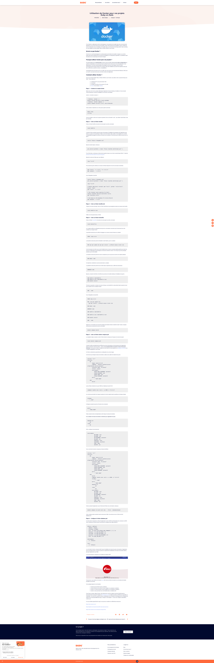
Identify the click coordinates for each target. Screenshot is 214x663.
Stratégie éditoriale (111, 651)
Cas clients (107, 2)
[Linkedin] (137, 661)
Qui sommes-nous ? (116, 2)
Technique (118, 17)
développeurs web (105, 595)
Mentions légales (126, 653)
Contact (124, 2)
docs (103, 580)
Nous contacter (126, 651)
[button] (116, 614)
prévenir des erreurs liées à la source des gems (95, 154)
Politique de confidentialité (128, 655)
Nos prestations (98, 2)
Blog (124, 647)
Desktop (101, 85)
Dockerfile (94, 220)
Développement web (112, 649)
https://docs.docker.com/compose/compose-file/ (96, 609)
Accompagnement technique (113, 647)
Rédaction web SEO (111, 653)
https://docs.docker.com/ (91, 604)
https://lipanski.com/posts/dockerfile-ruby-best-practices (97, 607)
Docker (92, 85)
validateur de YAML (121, 348)
